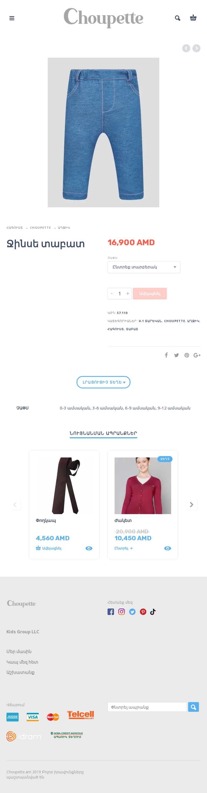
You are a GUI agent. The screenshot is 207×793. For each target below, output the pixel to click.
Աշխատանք (20, 672)
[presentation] (15, 504)
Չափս (113, 258)
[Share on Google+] (195, 355)
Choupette (40, 227)
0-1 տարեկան (150, 321)
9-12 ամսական (174, 408)
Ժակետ (123, 520)
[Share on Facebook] (165, 355)
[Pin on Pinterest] (185, 355)
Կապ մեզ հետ (22, 662)
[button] (59, 548)
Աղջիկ (64, 227)
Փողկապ (46, 520)
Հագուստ (14, 227)
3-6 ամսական (107, 408)
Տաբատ (132, 329)
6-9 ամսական (140, 408)
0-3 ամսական (75, 408)
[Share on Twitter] (175, 355)
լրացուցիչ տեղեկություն (102, 382)
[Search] (193, 707)
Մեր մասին (19, 651)
